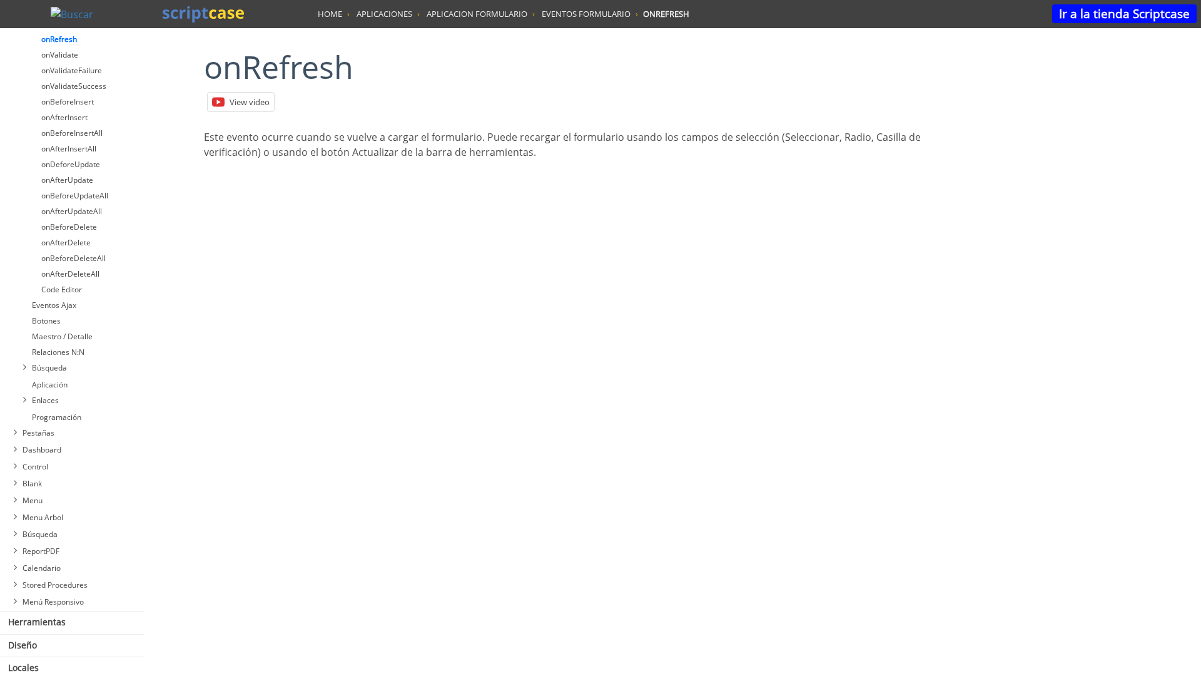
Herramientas (37, 622)
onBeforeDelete (69, 227)
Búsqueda (49, 367)
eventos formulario (586, 13)
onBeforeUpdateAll (74, 195)
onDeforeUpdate (70, 164)
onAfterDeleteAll (70, 274)
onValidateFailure (71, 70)
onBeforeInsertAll (72, 133)
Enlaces (45, 400)
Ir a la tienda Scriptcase (1124, 13)
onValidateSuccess (73, 86)
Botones (46, 320)
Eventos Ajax (54, 305)
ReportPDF (41, 551)
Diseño (22, 645)
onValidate (59, 54)
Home (330, 13)
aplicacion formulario (477, 13)
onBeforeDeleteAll (73, 258)
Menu (33, 500)
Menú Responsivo (53, 602)
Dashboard (42, 449)
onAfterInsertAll (68, 148)
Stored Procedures (55, 585)
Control (35, 466)
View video (250, 102)
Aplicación (50, 384)
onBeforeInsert (67, 101)
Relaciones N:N (58, 352)
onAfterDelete (66, 242)
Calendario (42, 568)
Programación (56, 417)
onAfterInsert (64, 117)
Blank (32, 483)
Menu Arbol (43, 517)
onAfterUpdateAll (71, 211)
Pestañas (38, 433)
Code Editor (61, 289)
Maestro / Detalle (62, 336)
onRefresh (59, 39)
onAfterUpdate (67, 180)
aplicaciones (384, 13)
